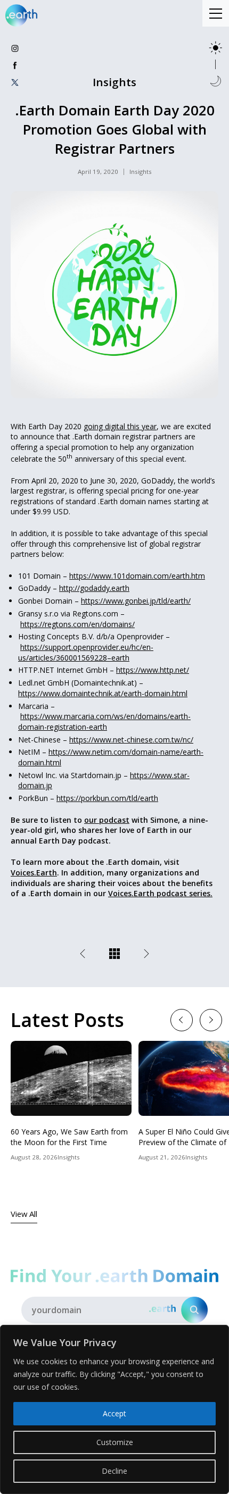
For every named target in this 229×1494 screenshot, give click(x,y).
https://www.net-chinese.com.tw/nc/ (131, 740)
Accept (114, 1413)
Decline (114, 1471)
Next (210, 1019)
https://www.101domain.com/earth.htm (137, 576)
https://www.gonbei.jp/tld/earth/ (136, 601)
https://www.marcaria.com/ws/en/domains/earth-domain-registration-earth (104, 721)
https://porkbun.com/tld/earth (107, 798)
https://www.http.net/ (152, 670)
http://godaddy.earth (94, 588)
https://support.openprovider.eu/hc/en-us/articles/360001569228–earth (85, 652)
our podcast (106, 820)
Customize (114, 1442)
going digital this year (120, 426)
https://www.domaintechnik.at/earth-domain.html (102, 693)
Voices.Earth (34, 872)
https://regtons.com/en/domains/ (77, 624)
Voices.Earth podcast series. (160, 893)
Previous (181, 1019)
